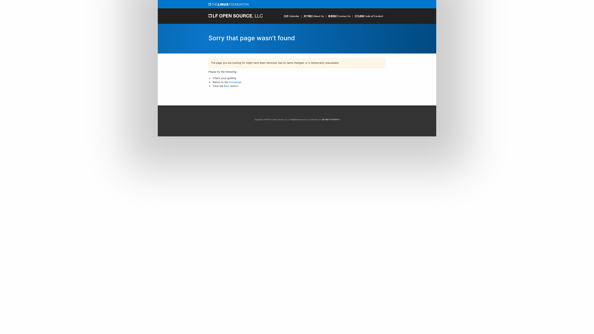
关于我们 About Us (314, 16)
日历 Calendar (291, 16)
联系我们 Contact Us (339, 16)
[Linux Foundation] (228, 4)
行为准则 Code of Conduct (369, 16)
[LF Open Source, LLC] (236, 16)
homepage (235, 82)
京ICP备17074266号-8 (331, 119)
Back (227, 86)
